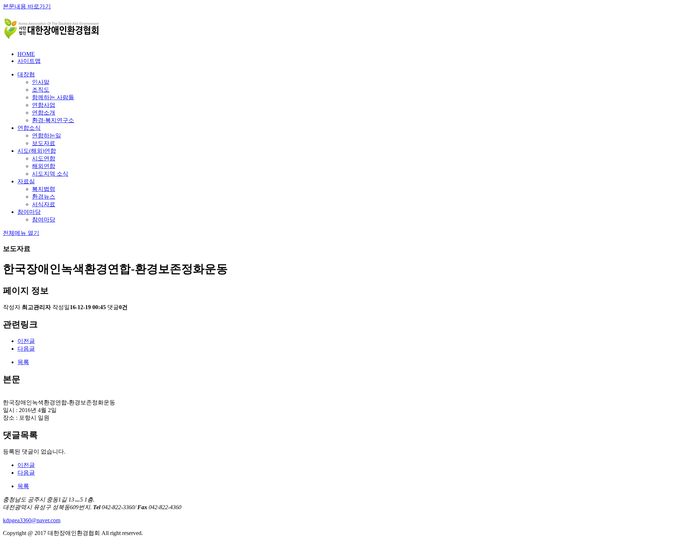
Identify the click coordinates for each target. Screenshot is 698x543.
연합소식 (29, 128)
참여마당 (29, 212)
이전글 (26, 341)
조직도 (40, 90)
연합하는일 (46, 135)
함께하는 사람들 (53, 97)
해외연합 (43, 166)
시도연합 (43, 158)
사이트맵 (29, 61)
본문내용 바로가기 (27, 6)
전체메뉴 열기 (21, 233)
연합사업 (43, 105)
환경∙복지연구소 (53, 120)
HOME (26, 54)
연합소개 (43, 112)
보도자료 (43, 143)
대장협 (26, 74)
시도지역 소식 (50, 174)
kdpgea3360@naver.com (31, 520)
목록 (23, 362)
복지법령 (43, 189)
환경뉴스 (43, 196)
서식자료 (43, 204)
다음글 (26, 349)
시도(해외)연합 (36, 151)
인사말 (40, 82)
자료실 (26, 181)
